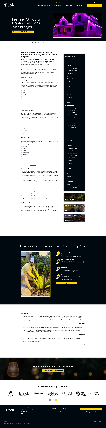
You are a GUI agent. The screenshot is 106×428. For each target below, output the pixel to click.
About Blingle (57, 5)
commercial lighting (40, 172)
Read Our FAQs (69, 220)
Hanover (52, 72)
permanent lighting (39, 113)
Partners (89, 2)
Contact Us (51, 411)
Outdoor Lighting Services (43, 5)
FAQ (85, 2)
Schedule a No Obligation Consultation (94, 6)
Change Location (70, 2)
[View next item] (56, 400)
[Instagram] (89, 412)
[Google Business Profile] (95, 412)
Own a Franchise (79, 2)
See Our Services (69, 199)
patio (46, 83)
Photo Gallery (78, 5)
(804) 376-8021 (98, 2)
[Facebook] (87, 412)
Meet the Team (68, 5)
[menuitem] (43, 5)
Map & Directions (25, 412)
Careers (62, 411)
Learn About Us (69, 210)
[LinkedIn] (92, 412)
